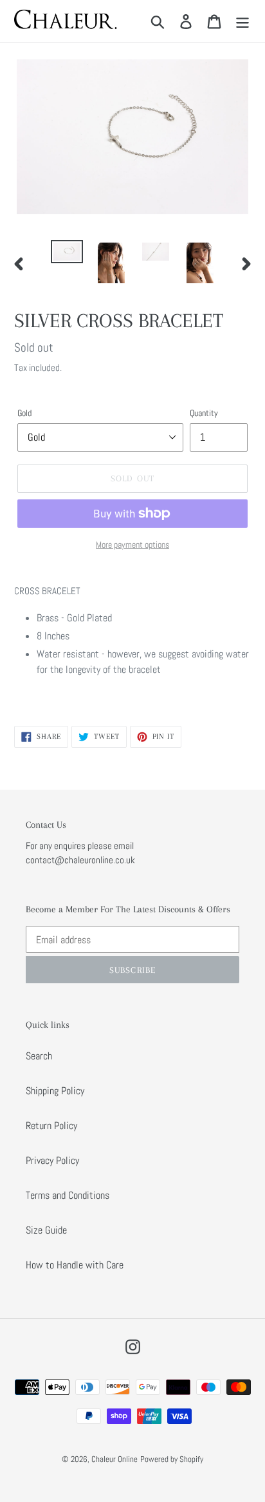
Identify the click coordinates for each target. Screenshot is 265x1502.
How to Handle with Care (74, 1265)
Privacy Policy (52, 1160)
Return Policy (51, 1125)
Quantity (204, 413)
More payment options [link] (132, 544)
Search (39, 1056)
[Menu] (242, 20)
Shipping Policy (55, 1090)
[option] (67, 254)
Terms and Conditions (67, 1195)
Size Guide (46, 1230)
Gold (24, 413)
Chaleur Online (114, 1459)
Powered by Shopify (171, 1459)
